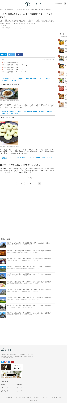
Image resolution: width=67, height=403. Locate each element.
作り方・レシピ (14, 9)
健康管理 (19, 384)
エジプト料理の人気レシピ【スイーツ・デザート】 (14, 71)
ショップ (19, 391)
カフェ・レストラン (6, 387)
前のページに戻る (27, 178)
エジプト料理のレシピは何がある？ (11, 62)
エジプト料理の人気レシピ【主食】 (11, 67)
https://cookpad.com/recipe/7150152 (11, 146)
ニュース (19, 387)
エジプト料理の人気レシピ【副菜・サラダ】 (13, 64)
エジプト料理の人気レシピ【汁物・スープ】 (13, 69)
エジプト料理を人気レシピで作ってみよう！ (13, 72)
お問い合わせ (36, 397)
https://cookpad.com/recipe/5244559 (11, 100)
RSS (60, 397)
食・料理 (7, 9)
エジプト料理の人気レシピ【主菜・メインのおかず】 (15, 66)
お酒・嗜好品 (4, 391)
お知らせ (29, 397)
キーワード (16, 397)
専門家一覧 (54, 397)
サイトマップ (9, 397)
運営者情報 (22, 397)
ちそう (1, 9)
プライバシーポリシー (45, 397)
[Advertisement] (27, 41)
